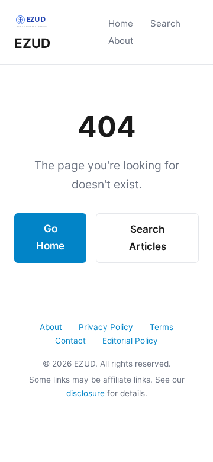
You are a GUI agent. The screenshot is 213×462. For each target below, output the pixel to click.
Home (120, 23)
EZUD (32, 43)
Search (165, 23)
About (121, 40)
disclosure (85, 393)
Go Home (50, 237)
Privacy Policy (106, 327)
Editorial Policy (130, 340)
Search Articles (147, 237)
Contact (70, 340)
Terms (161, 327)
